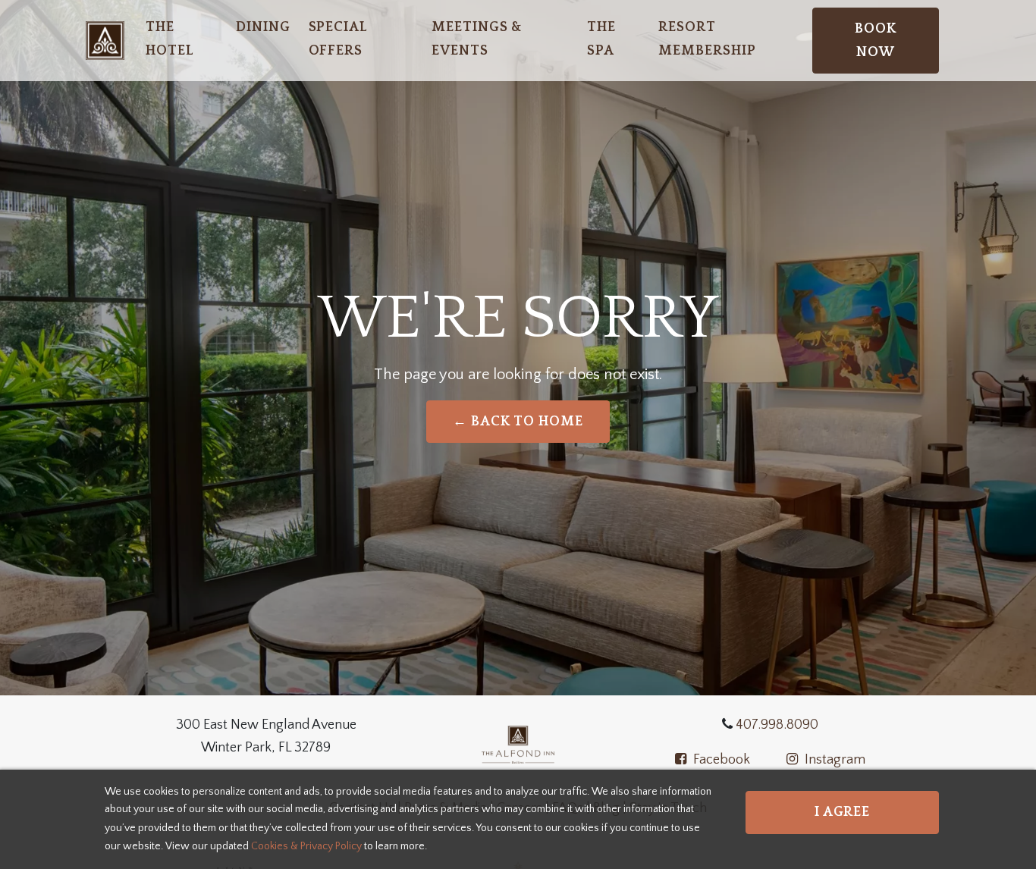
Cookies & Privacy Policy (306, 845)
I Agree (842, 812)
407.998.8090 (775, 725)
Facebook (720, 759)
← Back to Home (518, 421)
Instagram (833, 759)
